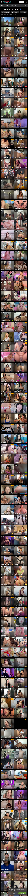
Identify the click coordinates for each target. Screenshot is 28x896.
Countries (16, 12)
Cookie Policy (17, 890)
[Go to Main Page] (8, 1)
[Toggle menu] (1, 2)
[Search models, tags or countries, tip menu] (26, 5)
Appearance (6, 12)
